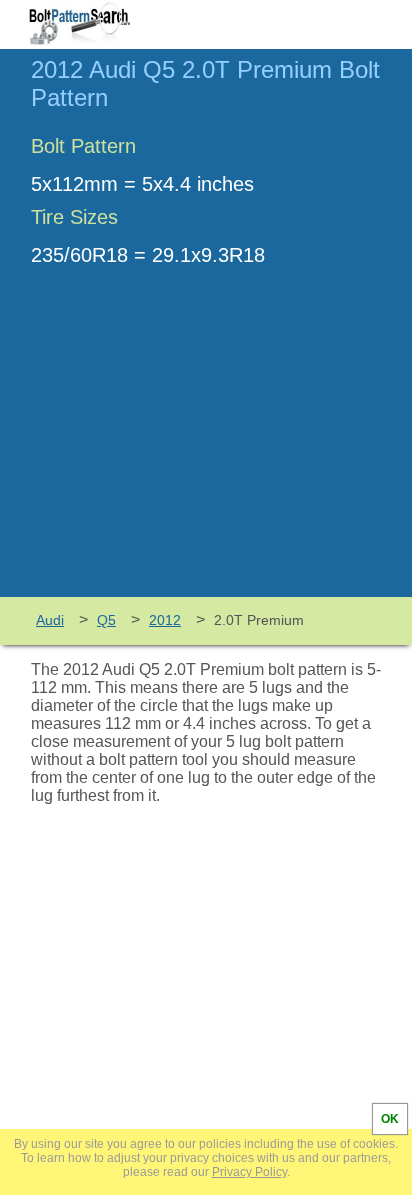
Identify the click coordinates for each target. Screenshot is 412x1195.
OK (390, 1119)
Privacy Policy (249, 1172)
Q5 (106, 620)
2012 (165, 620)
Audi (50, 620)
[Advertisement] (206, 447)
